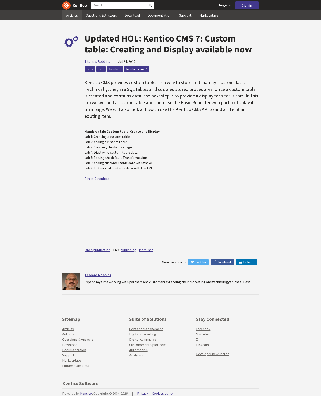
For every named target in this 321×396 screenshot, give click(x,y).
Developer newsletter (212, 354)
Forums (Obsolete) (76, 365)
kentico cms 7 (136, 69)
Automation (138, 350)
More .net (146, 250)
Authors (68, 334)
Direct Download (97, 178)
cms (90, 69)
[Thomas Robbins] (71, 281)
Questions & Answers (101, 15)
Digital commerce (142, 339)
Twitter (200, 262)
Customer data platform (147, 344)
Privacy (142, 393)
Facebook (224, 262)
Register (225, 5)
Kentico (86, 393)
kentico (115, 69)
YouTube (202, 334)
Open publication (97, 250)
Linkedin (202, 344)
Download (132, 15)
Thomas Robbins (97, 61)
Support (185, 15)
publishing (128, 250)
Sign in (247, 5)
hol (101, 69)
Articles (72, 15)
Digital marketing (142, 334)
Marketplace (208, 15)
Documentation (159, 15)
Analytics (136, 355)
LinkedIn (249, 262)
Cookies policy (162, 393)
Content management (146, 329)
